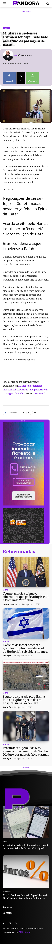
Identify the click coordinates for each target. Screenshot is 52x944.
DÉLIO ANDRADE (24, 55)
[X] (16, 923)
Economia (7, 891)
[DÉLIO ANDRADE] (8, 55)
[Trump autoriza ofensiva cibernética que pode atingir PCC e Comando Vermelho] (26, 572)
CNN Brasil (39, 393)
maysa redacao (10, 604)
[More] (35, 412)
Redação (7, 655)
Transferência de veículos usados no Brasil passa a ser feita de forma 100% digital (25, 847)
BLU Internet (25, 932)
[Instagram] (9, 923)
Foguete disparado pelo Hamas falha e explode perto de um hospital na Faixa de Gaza (24, 700)
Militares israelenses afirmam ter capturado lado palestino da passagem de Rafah (25, 389)
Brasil (5, 842)
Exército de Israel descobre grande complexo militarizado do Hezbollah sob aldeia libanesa (25, 648)
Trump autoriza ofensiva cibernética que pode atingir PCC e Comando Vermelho (26, 597)
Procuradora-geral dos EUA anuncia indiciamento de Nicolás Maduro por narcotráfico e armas (26, 751)
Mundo (7, 28)
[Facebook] (3, 923)
